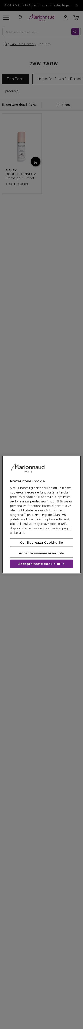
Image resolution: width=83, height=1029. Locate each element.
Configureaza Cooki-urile (41, 542)
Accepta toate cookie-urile (41, 564)
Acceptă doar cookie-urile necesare (41, 553)
